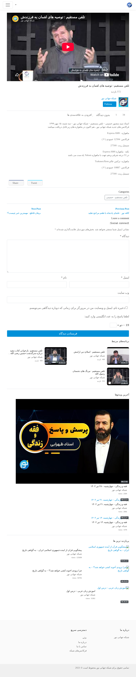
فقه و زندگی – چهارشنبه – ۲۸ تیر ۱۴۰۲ (109, 486)
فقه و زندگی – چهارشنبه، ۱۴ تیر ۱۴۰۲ (109, 522)
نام (64, 277)
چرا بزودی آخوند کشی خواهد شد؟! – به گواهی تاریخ (57, 570)
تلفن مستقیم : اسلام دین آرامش (89, 352)
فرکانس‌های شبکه (78, 650)
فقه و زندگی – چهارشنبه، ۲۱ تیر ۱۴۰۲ (109, 504)
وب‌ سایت (123, 292)
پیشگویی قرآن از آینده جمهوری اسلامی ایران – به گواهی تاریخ (52, 550)
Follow (108, 104)
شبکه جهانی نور (108, 98)
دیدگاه (124, 236)
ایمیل (125, 277)
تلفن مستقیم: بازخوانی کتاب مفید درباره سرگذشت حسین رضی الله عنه (26, 353)
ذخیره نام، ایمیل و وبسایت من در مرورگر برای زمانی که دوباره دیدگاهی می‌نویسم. (77, 307)
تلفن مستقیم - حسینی (117, 197)
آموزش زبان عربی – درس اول (80, 591)
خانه (85, 638)
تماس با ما (81, 646)
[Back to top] (10, 656)
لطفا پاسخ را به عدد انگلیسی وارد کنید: (106, 316)
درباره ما (82, 642)
